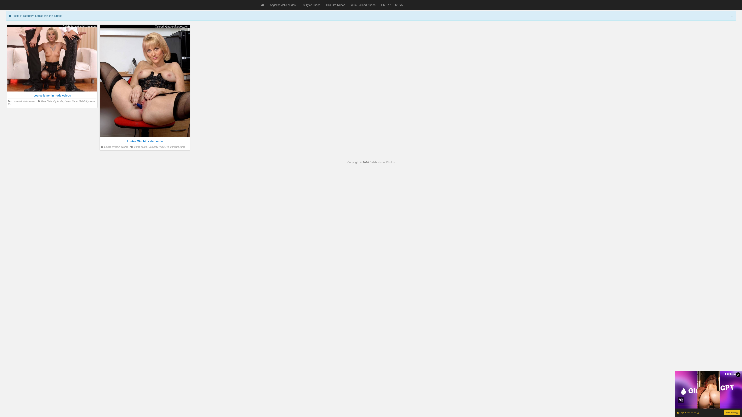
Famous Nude (177, 146)
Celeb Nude (71, 101)
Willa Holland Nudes (363, 5)
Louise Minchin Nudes (23, 101)
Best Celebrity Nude (52, 101)
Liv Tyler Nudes (310, 5)
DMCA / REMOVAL (392, 5)
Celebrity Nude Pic (158, 146)
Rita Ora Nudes (335, 5)
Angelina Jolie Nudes (283, 5)
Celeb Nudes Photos (382, 162)
